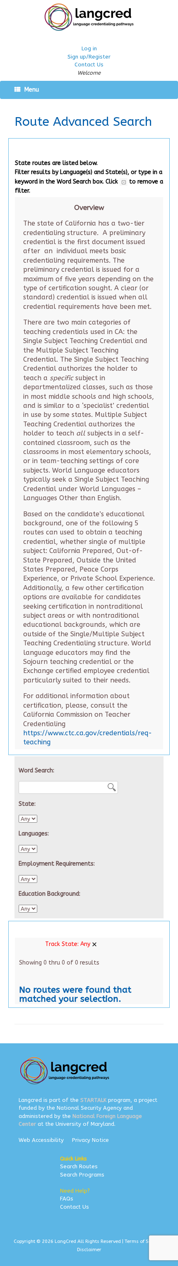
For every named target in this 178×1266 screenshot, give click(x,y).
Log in (89, 48)
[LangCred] (89, 17)
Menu (31, 89)
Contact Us (89, 64)
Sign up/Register (89, 57)
